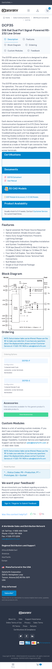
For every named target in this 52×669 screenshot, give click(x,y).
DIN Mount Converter (41, 18)
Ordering (32, 45)
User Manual (12, 181)
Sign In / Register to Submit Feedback (20, 503)
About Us (12, 619)
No (43, 514)
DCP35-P (26, 361)
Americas (5, 554)
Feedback (35, 51)
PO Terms (16, 626)
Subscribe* (9, 593)
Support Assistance (33, 619)
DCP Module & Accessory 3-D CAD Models (22, 197)
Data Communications (21, 18)
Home (8, 18)
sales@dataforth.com (37, 346)
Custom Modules (15, 51)
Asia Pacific (6, 557)
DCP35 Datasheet (14, 177)
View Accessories (26, 414)
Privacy (27, 623)
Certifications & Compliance (25, 630)
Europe (4, 561)
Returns (33, 626)
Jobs (20, 619)
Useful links (6, 2)
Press (25, 626)
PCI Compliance (44, 643)
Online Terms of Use (14, 623)
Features (30, 39)
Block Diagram (14, 45)
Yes (34, 514)
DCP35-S (26, 381)
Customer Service (40, 211)
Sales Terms (38, 623)
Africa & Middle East (9, 550)
